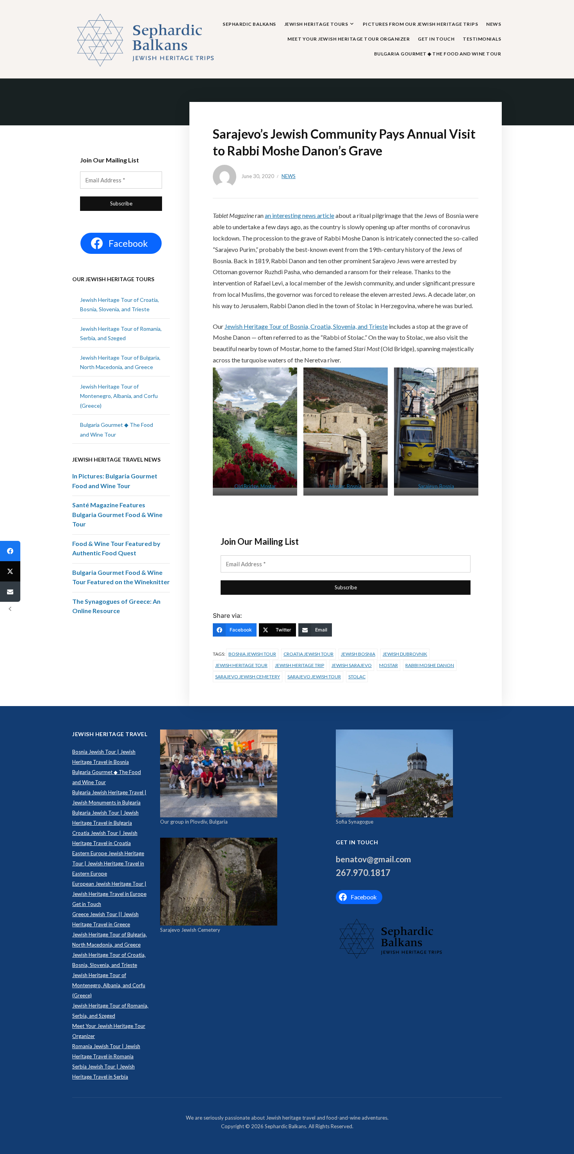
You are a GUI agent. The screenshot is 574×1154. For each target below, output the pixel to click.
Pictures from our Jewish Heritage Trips (420, 24)
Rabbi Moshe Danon (429, 665)
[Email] (10, 591)
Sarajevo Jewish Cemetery (247, 677)
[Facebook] (10, 551)
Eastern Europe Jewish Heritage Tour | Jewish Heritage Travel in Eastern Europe (108, 863)
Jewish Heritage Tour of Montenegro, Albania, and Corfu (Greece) (119, 396)
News (493, 24)
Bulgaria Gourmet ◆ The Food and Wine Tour (437, 54)
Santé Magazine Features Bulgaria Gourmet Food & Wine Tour (117, 514)
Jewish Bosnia (358, 654)
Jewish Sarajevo (352, 665)
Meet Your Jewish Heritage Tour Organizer (348, 39)
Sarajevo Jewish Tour (314, 677)
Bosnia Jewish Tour (252, 654)
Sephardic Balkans (249, 24)
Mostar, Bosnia (346, 486)
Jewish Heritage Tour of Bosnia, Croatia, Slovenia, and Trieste (306, 326)
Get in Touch (436, 39)
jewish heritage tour (241, 665)
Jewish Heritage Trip (299, 665)
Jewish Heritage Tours (316, 24)
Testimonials (482, 39)
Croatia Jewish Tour (308, 654)
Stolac (356, 677)
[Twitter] (10, 571)
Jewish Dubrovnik (405, 654)
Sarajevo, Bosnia (436, 486)
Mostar (388, 665)
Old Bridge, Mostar (255, 486)
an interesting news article (299, 215)
